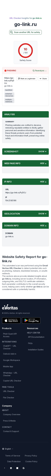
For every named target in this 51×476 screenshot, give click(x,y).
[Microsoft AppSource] (17, 468)
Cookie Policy (31, 461)
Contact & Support (11, 431)
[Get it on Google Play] (31, 320)
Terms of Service (12, 456)
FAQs (30, 343)
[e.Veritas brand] (25, 306)
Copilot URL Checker (12, 381)
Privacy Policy (31, 456)
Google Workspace (11, 360)
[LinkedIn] (11, 468)
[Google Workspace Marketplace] (23, 468)
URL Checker (9, 391)
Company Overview (11, 414)
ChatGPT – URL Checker (9, 347)
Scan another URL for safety (27, 32)
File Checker (8, 397)
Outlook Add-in (9, 354)
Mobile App (8, 366)
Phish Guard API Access (10, 335)
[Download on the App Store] (11, 320)
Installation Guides (36, 349)
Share (44, 79)
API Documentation (36, 337)
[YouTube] (4, 468)
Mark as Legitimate (28, 79)
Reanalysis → (41, 70)
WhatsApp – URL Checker (10, 374)
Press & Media (9, 421)
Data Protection (14, 461)
